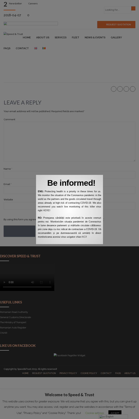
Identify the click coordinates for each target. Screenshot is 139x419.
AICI (83, 236)
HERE (46, 210)
